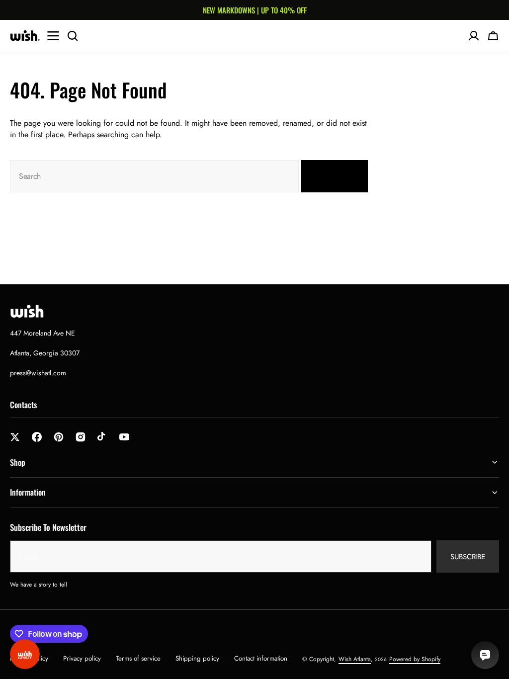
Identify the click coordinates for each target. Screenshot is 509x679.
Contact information (260, 658)
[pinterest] (59, 437)
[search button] (73, 36)
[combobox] (154, 176)
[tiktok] (102, 437)
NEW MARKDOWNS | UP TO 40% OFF (255, 9)
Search (328, 176)
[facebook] (37, 437)
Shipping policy (197, 658)
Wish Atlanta (355, 659)
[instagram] (80, 437)
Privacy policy (82, 658)
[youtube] (124, 437)
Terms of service (138, 658)
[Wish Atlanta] (25, 35)
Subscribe (467, 556)
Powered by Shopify (414, 659)
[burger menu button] (53, 36)
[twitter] (15, 437)
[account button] (474, 36)
